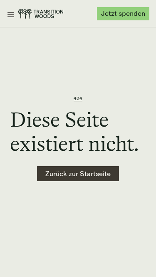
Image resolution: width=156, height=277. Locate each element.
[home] (40, 14)
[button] (11, 13)
